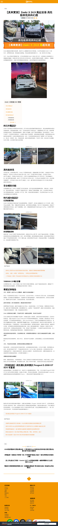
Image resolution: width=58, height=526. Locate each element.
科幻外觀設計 (9, 105)
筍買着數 (32, 490)
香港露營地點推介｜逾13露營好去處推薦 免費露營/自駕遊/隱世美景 (22, 429)
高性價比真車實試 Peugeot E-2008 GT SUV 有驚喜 (18, 413)
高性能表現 (8, 109)
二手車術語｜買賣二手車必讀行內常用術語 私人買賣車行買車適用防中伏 (24, 276)
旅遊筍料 (32, 491)
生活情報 (32, 488)
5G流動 (6, 488)
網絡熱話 (32, 487)
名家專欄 (32, 510)
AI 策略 (31, 508)
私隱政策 (7, 514)
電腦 (6, 490)
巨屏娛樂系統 (11, 117)
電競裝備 (32, 501)
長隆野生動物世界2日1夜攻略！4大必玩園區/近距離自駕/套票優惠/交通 (23, 423)
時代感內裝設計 (10, 115)
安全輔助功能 (9, 112)
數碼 (6, 491)
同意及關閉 (46, 523)
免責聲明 (7, 515)
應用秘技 (7, 507)
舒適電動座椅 (11, 119)
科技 (6, 444)
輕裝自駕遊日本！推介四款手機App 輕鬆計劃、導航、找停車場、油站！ (24, 432)
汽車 (6, 496)
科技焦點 (7, 485)
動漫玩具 (32, 503)
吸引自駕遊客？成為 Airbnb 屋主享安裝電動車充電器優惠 (20, 434)
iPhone (6, 487)
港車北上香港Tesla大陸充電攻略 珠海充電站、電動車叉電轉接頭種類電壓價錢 (25, 270)
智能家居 (7, 493)
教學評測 (7, 505)
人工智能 (7, 497)
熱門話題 (32, 493)
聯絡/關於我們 (8, 517)
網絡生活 (32, 485)
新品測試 (7, 508)
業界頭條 (32, 507)
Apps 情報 (7, 510)
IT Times (33, 505)
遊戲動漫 (32, 498)
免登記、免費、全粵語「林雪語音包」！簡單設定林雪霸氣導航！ (22, 273)
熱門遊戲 (32, 500)
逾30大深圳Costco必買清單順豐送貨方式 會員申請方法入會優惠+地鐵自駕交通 (25, 426)
